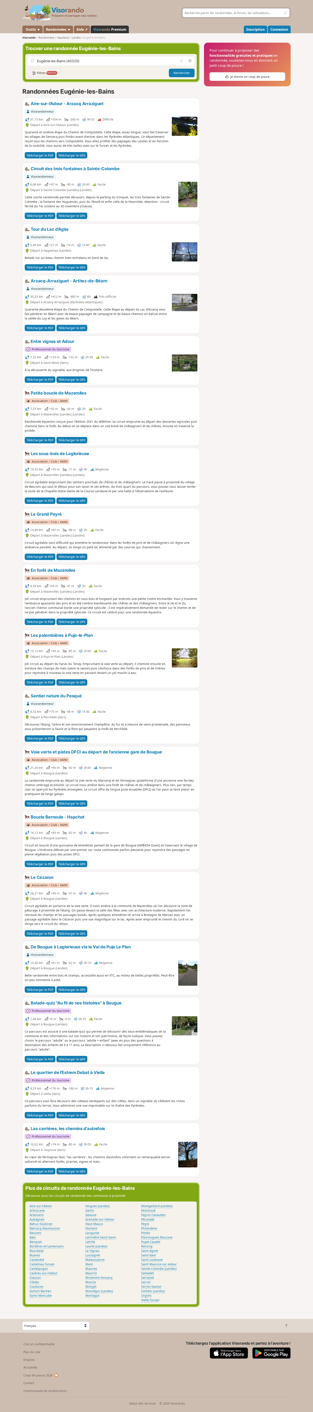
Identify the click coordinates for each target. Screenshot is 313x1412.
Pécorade (147, 1219)
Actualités (30, 1367)
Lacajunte (92, 1233)
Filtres (46, 73)
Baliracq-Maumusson (45, 1228)
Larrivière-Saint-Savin (100, 1237)
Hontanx (91, 1228)
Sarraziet (147, 1278)
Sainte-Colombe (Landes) (159, 1269)
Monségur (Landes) (99, 1291)
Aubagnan (37, 1219)
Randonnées (56, 29)
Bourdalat (37, 1251)
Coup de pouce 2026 (38, 1375)
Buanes (35, 1255)
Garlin (89, 1210)
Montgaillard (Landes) (156, 1206)
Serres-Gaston (151, 1286)
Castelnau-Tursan (42, 1264)
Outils (31, 29)
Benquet (36, 1242)
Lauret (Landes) (96, 1246)
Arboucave (37, 1210)
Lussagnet (92, 1255)
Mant (89, 1264)
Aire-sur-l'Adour (41, 1206)
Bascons (35, 1233)
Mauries (91, 1269)
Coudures (36, 1286)
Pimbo (145, 1233)
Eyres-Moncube (41, 1295)
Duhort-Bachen (40, 1291)
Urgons (146, 1295)
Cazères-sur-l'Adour (44, 1273)
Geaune (90, 1215)
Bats (33, 1237)
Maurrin (91, 1273)
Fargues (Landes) (97, 1206)
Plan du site (31, 1352)
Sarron (146, 1282)
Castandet (37, 1260)
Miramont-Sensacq (98, 1278)
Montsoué (148, 1210)
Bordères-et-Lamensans (47, 1246)
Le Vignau (92, 1251)
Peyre (145, 1224)
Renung (146, 1246)
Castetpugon (39, 1269)
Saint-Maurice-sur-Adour (159, 1264)
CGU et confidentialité (39, 1344)
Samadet (147, 1273)
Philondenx (149, 1228)
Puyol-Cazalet (150, 1242)
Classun (35, 1278)
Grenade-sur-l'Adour (100, 1219)
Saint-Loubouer (152, 1260)
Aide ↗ (82, 29)
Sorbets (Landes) (153, 1291)
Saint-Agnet (149, 1251)
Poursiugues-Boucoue (156, 1237)
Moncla (90, 1282)
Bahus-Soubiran (41, 1224)
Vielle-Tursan (150, 1300)
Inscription (255, 29)
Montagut (92, 1295)
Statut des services (142, 1403)
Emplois (29, 1360)
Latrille (90, 1242)
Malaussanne (95, 1260)
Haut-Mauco (94, 1224)
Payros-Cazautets (153, 1215)
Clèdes (34, 1282)
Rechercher (182, 73)
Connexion (279, 29)
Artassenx (37, 1215)
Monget (90, 1286)
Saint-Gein (148, 1255)
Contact (28, 1383)
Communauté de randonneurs (45, 1391)
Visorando (29, 37)
